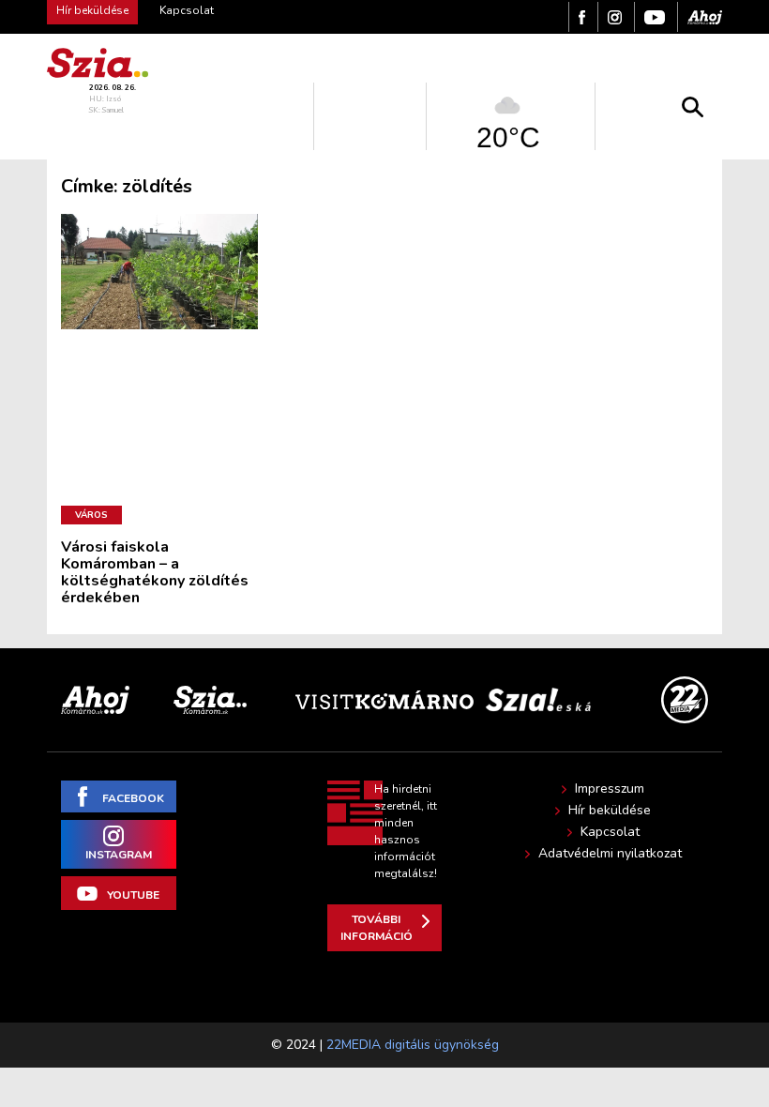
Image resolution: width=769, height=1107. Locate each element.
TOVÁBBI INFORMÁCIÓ (376, 928)
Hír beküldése (609, 810)
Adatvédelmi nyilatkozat (610, 853)
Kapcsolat (186, 10)
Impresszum (609, 789)
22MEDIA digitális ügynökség (412, 1045)
